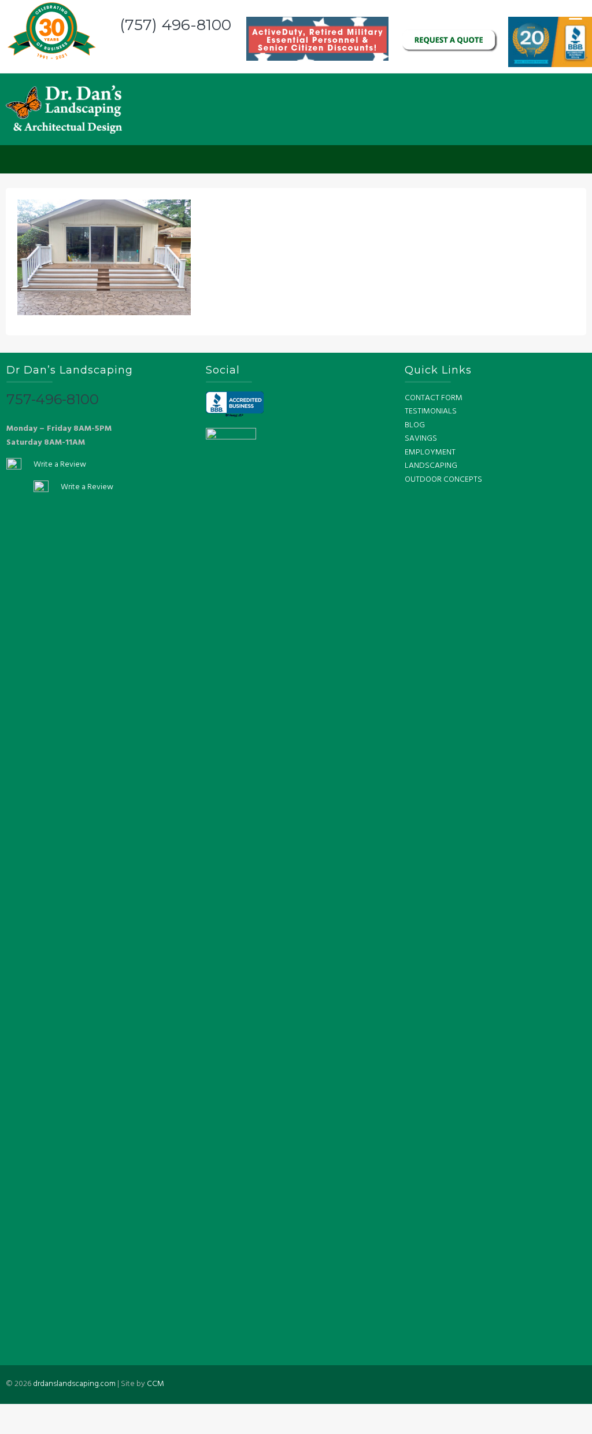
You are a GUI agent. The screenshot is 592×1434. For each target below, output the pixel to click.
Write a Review (60, 464)
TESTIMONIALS (431, 411)
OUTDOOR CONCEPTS (443, 479)
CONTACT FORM (433, 398)
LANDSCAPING (431, 465)
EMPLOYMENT (430, 452)
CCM (155, 1384)
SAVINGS (421, 438)
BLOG (415, 425)
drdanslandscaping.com (74, 1384)
